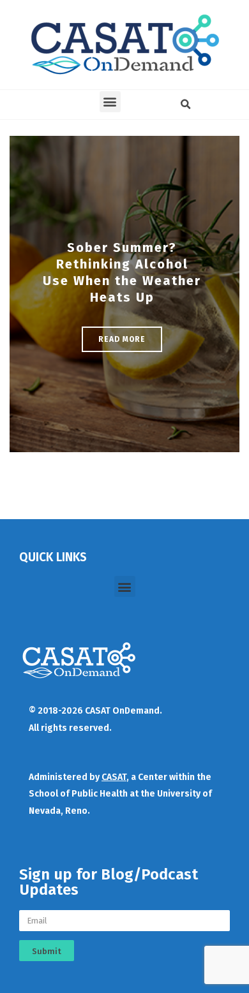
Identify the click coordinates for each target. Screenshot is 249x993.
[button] (110, 101)
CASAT (114, 777)
